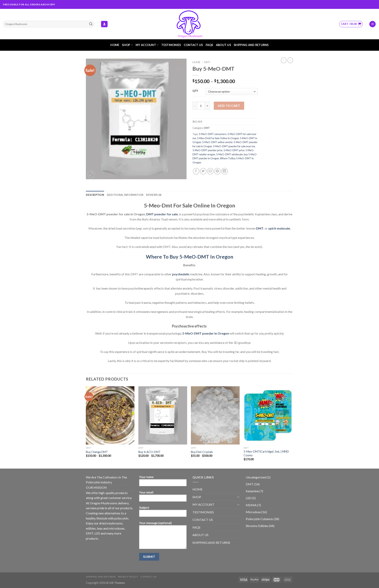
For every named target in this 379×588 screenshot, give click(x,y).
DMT (207, 62)
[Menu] (372, 24)
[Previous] (86, 427)
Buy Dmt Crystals (202, 452)
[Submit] (90, 24)
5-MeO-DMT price (233, 150)
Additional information (125, 194)
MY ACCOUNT (146, 45)
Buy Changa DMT (97, 452)
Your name (146, 477)
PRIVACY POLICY (128, 576)
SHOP (126, 45)
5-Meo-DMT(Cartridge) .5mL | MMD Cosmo (266, 453)
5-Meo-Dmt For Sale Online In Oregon (218, 138)
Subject (144, 507)
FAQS (209, 45)
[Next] (292, 427)
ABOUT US (223, 45)
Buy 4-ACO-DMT (149, 452)
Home (196, 62)
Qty (195, 91)
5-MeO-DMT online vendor (217, 142)
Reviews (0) (153, 194)
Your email (146, 492)
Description (95, 194)
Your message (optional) (155, 523)
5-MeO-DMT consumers (212, 134)
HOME (114, 45)
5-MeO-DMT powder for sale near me (234, 146)
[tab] (95, 195)
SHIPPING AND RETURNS (251, 45)
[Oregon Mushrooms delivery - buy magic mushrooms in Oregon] (189, 24)
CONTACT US (193, 45)
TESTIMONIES (171, 45)
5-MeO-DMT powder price (207, 150)
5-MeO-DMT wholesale (229, 154)
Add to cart (229, 105)
